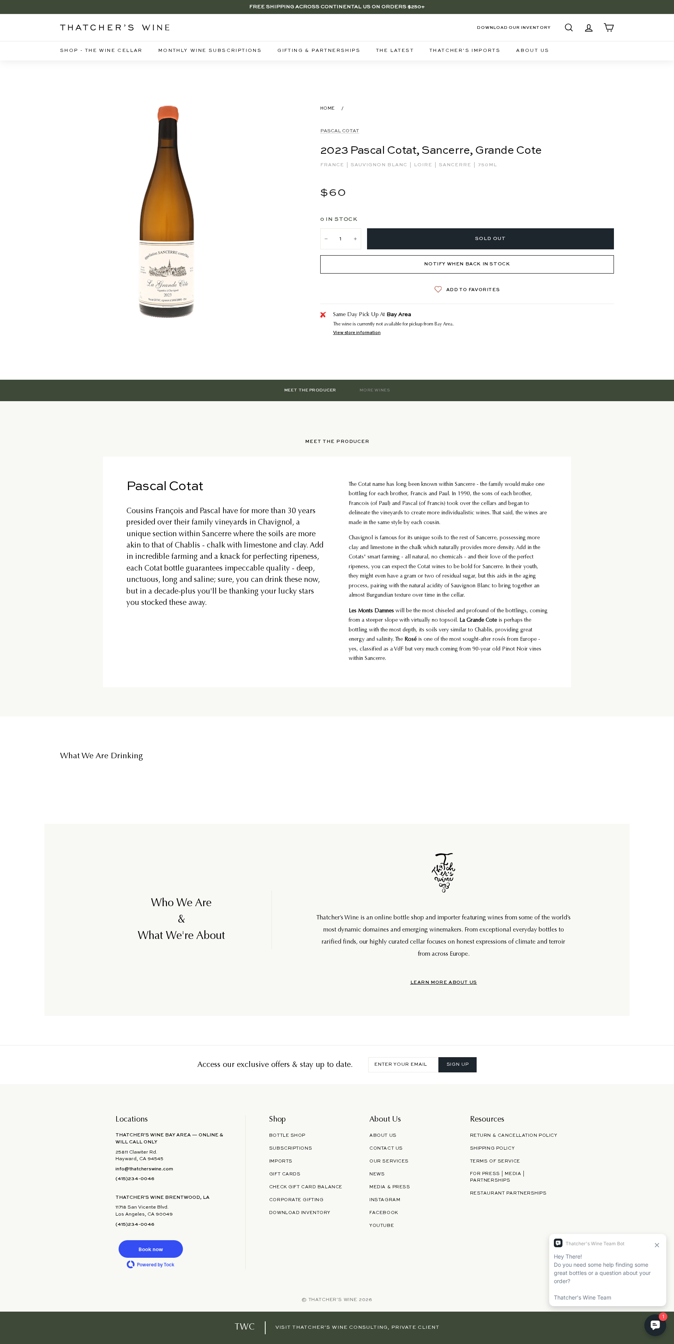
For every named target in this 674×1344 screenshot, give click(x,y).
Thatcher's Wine (333, 1300)
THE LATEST (395, 50)
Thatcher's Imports (464, 50)
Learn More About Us (443, 982)
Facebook (383, 1213)
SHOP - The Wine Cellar (101, 50)
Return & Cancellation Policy (513, 1135)
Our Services (389, 1161)
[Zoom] (168, 211)
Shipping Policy (492, 1148)
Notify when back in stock (467, 264)
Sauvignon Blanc (380, 165)
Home (327, 108)
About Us (532, 50)
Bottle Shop (287, 1135)
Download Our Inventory (514, 28)
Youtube (381, 1225)
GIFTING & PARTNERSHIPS (318, 50)
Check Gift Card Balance (305, 1187)
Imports (281, 1161)
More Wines (375, 390)
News (377, 1174)
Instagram (384, 1200)
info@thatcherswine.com (144, 1169)
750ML (487, 165)
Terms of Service (495, 1161)
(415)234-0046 (134, 1179)
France (333, 165)
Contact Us (386, 1148)
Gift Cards (285, 1174)
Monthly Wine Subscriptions (210, 50)
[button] (150, 1249)
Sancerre (456, 165)
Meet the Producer (310, 390)
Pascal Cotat (339, 131)
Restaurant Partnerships (508, 1193)
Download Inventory (299, 1213)
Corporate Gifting (296, 1200)
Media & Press (389, 1187)
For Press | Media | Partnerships (497, 1177)
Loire (424, 165)
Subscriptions (290, 1148)
